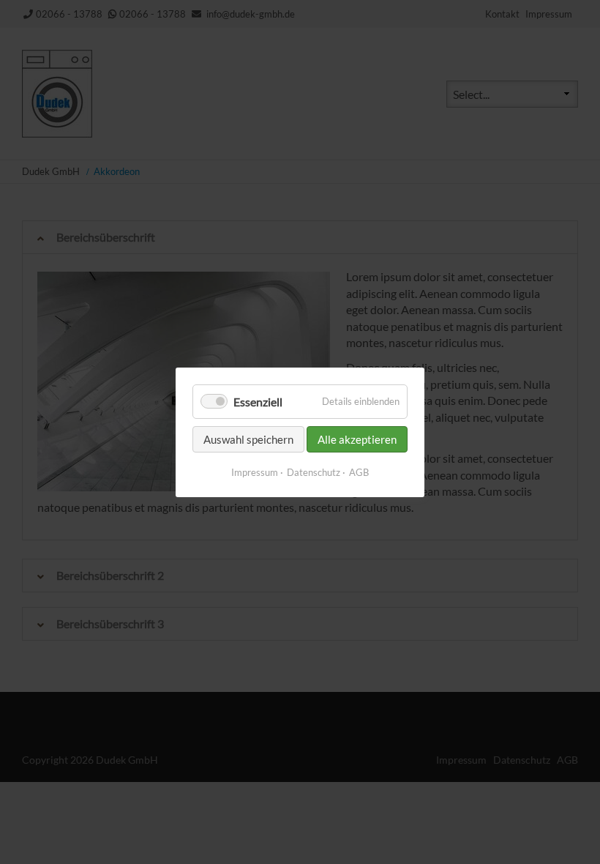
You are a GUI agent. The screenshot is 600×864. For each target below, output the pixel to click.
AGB (359, 472)
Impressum (254, 472)
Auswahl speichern (248, 439)
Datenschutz (313, 472)
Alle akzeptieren (357, 439)
